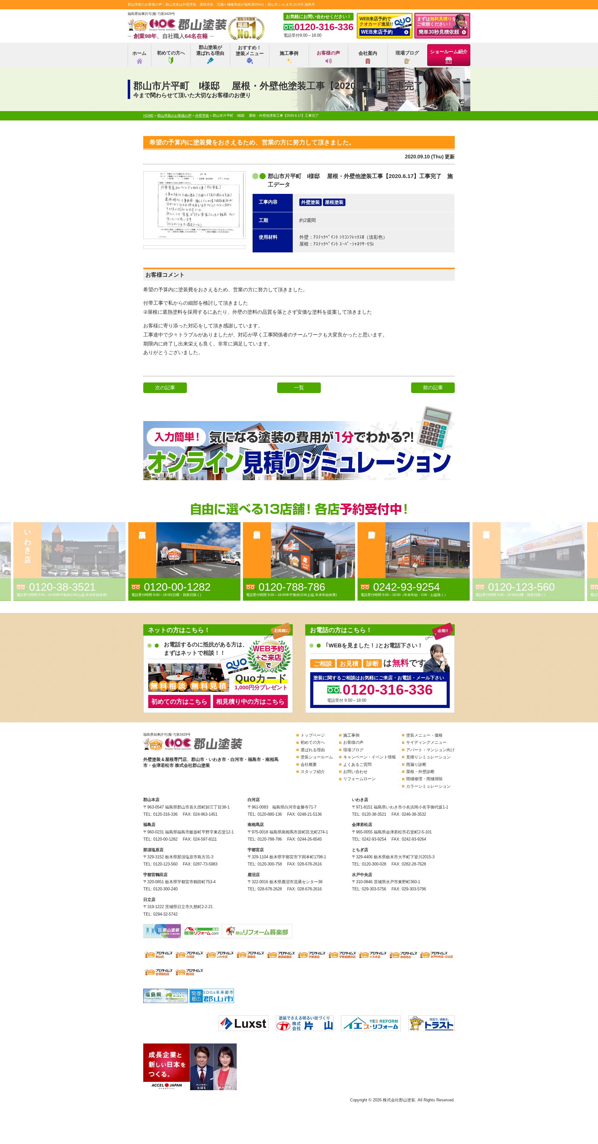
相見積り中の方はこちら (250, 701)
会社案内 (367, 53)
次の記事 (165, 387)
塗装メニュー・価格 (424, 735)
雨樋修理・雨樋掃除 (424, 778)
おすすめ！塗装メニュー (250, 50)
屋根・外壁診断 (420, 771)
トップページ (313, 735)
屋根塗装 (334, 202)
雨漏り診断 (416, 764)
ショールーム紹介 (448, 51)
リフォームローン (359, 778)
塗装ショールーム (317, 757)
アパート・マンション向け (430, 750)
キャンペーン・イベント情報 (369, 757)
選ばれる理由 (313, 750)
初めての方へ (171, 52)
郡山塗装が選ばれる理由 (210, 50)
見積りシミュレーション (428, 757)
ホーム (139, 53)
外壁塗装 (310, 202)
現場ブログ (407, 52)
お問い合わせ (355, 771)
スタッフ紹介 (313, 771)
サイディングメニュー (426, 742)
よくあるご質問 (357, 764)
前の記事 (433, 387)
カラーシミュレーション (428, 786)
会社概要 (309, 764)
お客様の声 (328, 52)
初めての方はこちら (179, 701)
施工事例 (289, 53)
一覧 (299, 387)
